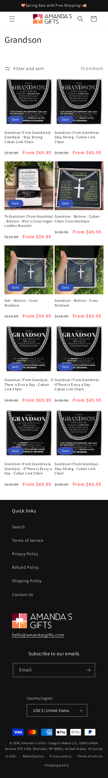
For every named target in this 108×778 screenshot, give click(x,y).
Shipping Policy (27, 580)
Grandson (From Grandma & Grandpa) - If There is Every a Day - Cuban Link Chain (28, 468)
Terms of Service (28, 540)
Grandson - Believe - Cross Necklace (76, 302)
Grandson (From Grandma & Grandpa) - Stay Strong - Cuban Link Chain (27, 137)
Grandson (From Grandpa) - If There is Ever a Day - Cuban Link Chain (28, 384)
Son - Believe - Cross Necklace (21, 302)
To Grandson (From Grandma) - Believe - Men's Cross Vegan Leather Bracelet (28, 221)
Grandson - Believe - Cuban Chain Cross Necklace (77, 218)
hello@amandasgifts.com (38, 635)
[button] (12, 18)
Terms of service (90, 756)
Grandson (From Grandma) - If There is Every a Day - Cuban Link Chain (78, 384)
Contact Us (22, 594)
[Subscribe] (88, 670)
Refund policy (33, 756)
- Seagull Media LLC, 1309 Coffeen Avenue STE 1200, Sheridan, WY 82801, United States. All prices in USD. (54, 749)
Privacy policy (61, 756)
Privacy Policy (25, 553)
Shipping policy (56, 765)
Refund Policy (25, 567)
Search (18, 527)
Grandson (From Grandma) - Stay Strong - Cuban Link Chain (78, 137)
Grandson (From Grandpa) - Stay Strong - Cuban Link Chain (77, 468)
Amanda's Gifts (34, 743)
